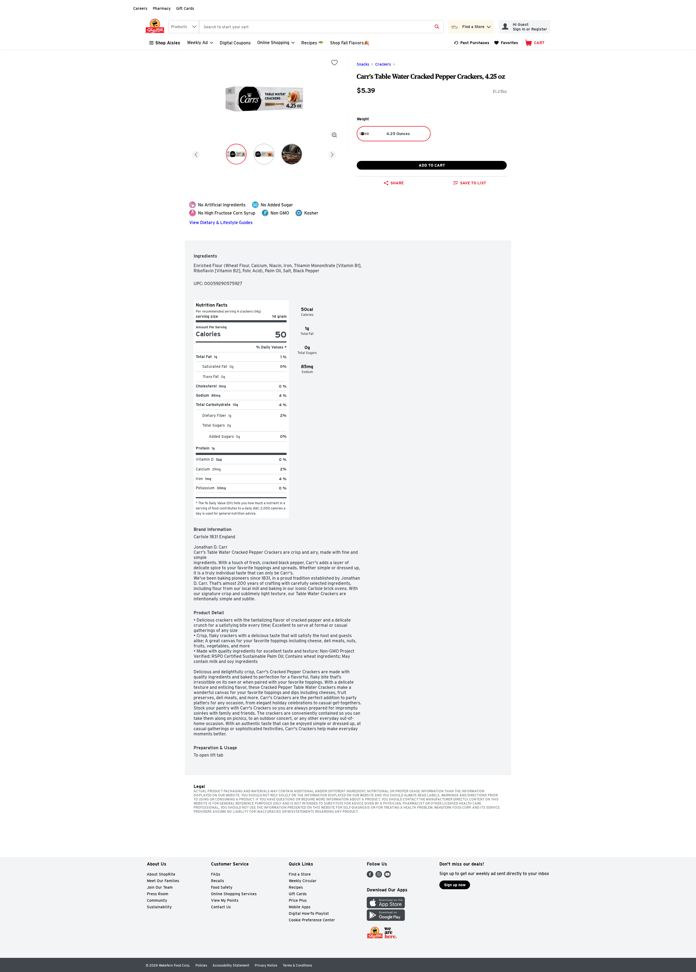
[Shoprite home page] (156, 27)
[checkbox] (334, 62)
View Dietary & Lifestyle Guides (221, 222)
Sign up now (454, 885)
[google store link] (386, 919)
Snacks (363, 64)
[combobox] (184, 26)
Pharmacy (162, 8)
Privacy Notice (266, 965)
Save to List (473, 183)
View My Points (224, 900)
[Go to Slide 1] (236, 154)
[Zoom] (334, 135)
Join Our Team (160, 887)
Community (157, 900)
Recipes (296, 887)
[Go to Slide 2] (264, 154)
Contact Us (221, 907)
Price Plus (298, 900)
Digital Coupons (235, 42)
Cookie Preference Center (312, 920)
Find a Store (300, 874)
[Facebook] (370, 876)
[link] (471, 42)
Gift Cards (185, 8)
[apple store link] (386, 906)
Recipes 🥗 (312, 42)
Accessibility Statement (231, 965)
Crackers (383, 64)
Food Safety (221, 887)
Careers (140, 8)
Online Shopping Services (234, 894)
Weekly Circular (302, 881)
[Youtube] (387, 876)
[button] (489, 25)
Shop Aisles (167, 42)
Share (397, 183)
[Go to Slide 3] (291, 154)
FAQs (215, 874)
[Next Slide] (332, 154)
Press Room (157, 894)
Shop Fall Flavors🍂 (349, 42)
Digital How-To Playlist (309, 913)
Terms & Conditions (297, 965)
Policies (201, 965)
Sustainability (159, 907)
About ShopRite (161, 874)
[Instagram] (378, 876)
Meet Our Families (163, 881)
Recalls (217, 881)
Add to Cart (432, 165)
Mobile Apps (299, 907)
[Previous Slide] (196, 154)
